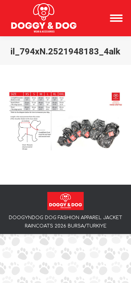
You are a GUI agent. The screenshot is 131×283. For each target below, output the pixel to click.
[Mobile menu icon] (116, 18)
